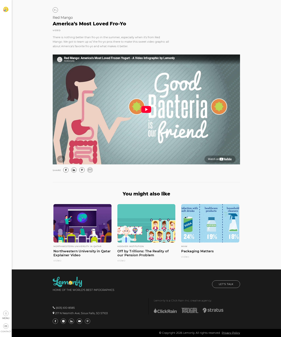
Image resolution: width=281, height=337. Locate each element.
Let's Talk (226, 284)
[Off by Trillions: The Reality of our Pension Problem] (146, 241)
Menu (6, 318)
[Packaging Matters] (210, 241)
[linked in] (74, 170)
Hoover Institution (130, 246)
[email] (90, 170)
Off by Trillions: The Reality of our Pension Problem (143, 253)
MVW (184, 246)
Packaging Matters (197, 251)
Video (57, 30)
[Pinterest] (82, 170)
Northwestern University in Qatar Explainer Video (82, 253)
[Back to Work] (55, 10)
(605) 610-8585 (65, 307)
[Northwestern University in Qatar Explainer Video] (82, 241)
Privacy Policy (231, 333)
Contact (6, 331)
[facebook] (65, 170)
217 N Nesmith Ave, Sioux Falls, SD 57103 (81, 313)
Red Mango (63, 17)
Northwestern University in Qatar (77, 246)
